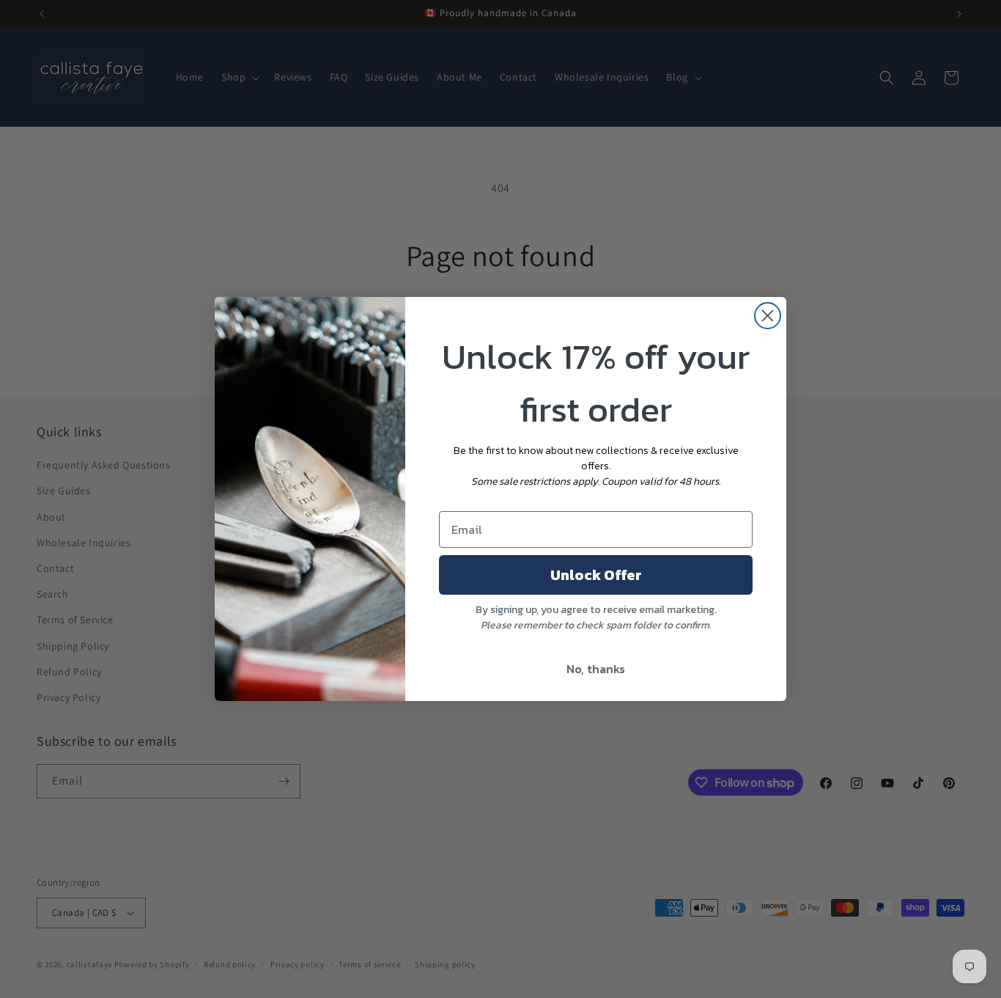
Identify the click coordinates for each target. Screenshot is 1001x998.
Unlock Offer (596, 575)
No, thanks (595, 669)
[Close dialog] (767, 316)
